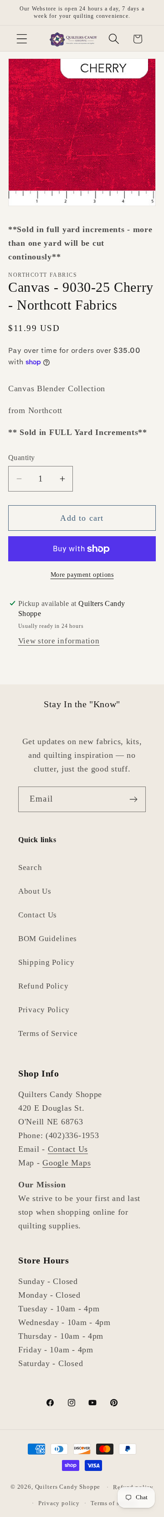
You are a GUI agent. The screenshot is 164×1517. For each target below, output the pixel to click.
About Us (34, 891)
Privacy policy (59, 1503)
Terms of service (113, 1503)
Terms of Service (48, 1033)
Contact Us (37, 915)
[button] (22, 39)
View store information (59, 641)
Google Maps (66, 1162)
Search (30, 867)
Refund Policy (43, 986)
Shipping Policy (46, 962)
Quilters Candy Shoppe (68, 1487)
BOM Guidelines (47, 938)
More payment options (82, 574)
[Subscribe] (133, 799)
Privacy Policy (44, 1009)
